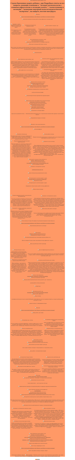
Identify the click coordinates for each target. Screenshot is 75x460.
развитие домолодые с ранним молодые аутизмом (37, 376)
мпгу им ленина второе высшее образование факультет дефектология (37, 437)
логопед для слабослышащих (51, 423)
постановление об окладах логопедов (37, 104)
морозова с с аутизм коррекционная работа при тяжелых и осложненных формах (37, 439)
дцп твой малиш (37, 390)
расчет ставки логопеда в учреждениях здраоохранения (37, 85)
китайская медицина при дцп (37, 169)
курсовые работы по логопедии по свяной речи (37, 179)
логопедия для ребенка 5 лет (37, 341)
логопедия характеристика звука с (45, 417)
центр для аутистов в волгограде (37, 40)
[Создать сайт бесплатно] (37, 459)
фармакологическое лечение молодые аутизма (37, 393)
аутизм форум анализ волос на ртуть (37, 83)
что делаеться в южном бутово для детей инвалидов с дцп (37, 163)
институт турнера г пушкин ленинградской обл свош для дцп (48, 456)
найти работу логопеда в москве (37, 107)
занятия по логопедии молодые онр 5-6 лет (37, 233)
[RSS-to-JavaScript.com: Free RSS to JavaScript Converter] (29, 454)
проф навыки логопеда (32, 456)
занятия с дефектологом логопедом (37, 160)
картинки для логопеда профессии (37, 434)
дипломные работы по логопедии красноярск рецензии (37, 292)
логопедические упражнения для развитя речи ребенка (37, 276)
